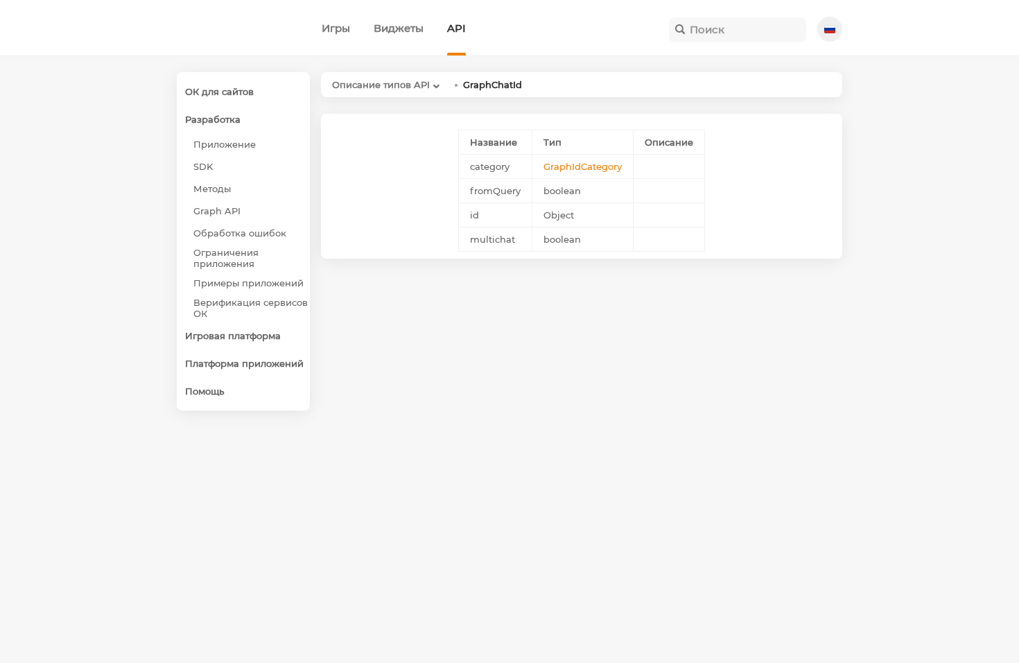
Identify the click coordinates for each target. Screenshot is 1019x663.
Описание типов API (381, 84)
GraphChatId (492, 84)
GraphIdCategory (582, 166)
